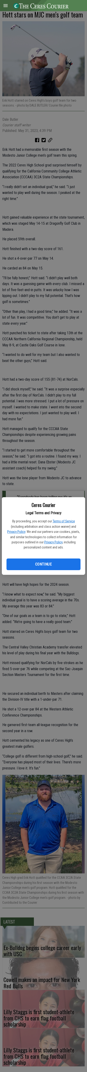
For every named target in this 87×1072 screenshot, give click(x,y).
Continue (43, 564)
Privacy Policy (16, 532)
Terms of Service (64, 521)
